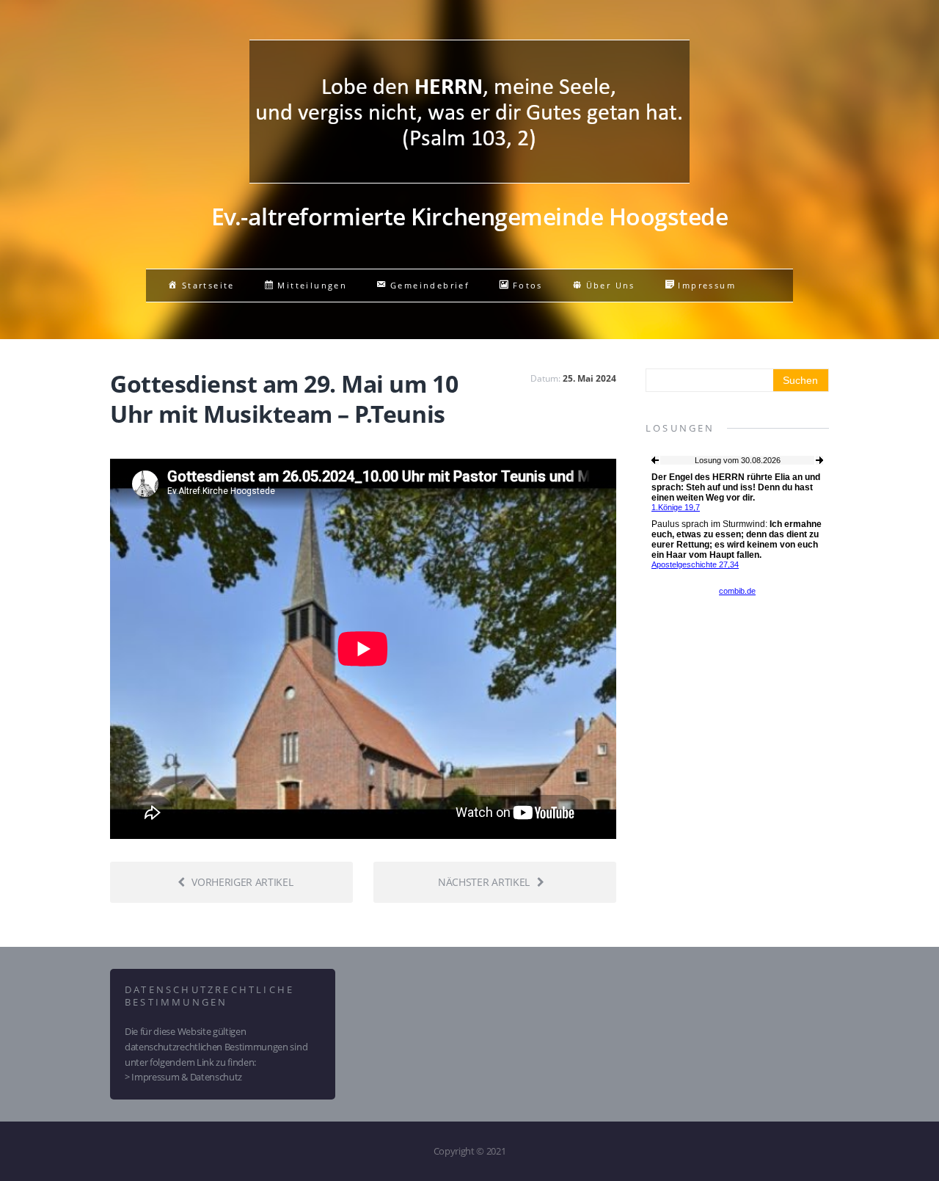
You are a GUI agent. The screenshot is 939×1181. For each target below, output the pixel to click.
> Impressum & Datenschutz (183, 1076)
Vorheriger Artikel (242, 882)
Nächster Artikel (484, 882)
